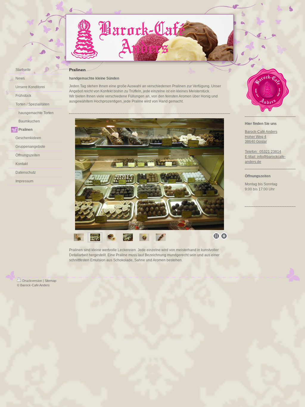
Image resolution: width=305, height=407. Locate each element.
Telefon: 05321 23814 (263, 152)
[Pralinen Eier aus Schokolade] (111, 237)
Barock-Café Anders (261, 132)
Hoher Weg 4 (255, 137)
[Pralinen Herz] (144, 237)
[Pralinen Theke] (149, 174)
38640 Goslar (256, 141)
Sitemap (50, 280)
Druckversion (32, 280)
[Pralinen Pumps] (161, 237)
